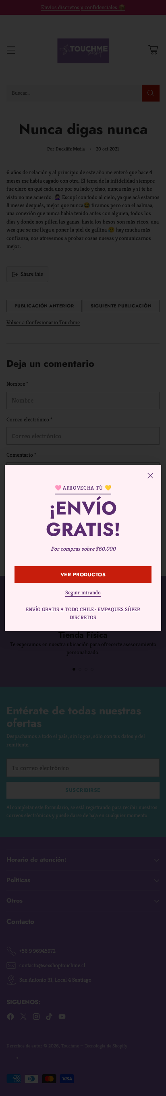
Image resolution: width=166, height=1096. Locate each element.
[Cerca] (150, 475)
